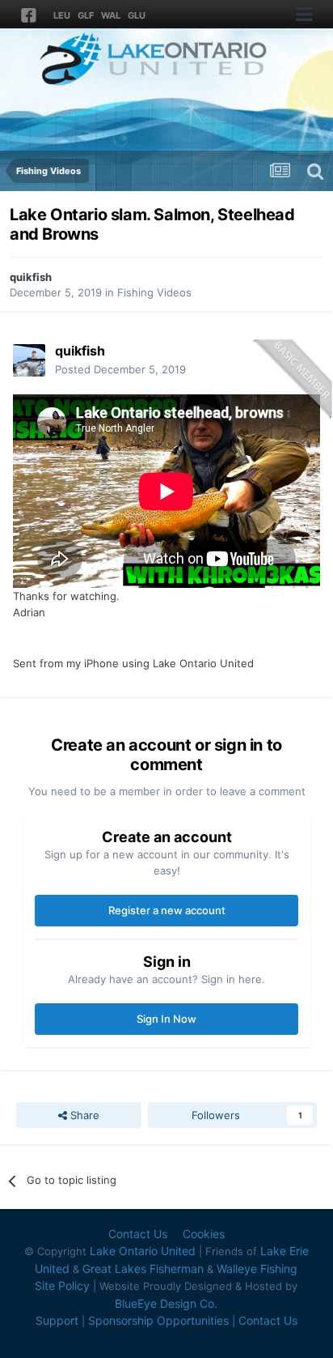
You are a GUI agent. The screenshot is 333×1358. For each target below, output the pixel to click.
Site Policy (62, 1285)
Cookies (204, 1234)
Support (57, 1320)
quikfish (31, 276)
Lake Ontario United (143, 1251)
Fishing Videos (154, 292)
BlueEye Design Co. (166, 1303)
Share (83, 1115)
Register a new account (167, 910)
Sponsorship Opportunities (158, 1320)
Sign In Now (166, 1018)
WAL (110, 15)
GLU (136, 15)
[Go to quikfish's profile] (29, 360)
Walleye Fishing (257, 1268)
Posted (120, 369)
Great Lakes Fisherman (143, 1268)
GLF (86, 15)
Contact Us (137, 1234)
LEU (61, 15)
